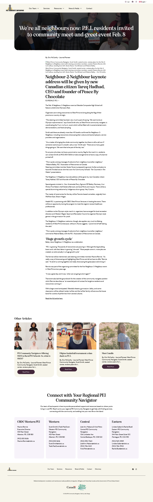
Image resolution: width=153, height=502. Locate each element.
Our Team (32, 8)
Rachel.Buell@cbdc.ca (119, 449)
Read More (26, 372)
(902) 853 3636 (23, 438)
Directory (98, 469)
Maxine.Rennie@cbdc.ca (26, 441)
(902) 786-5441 (86, 446)
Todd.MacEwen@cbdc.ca (57, 446)
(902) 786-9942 (118, 446)
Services (46, 8)
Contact (89, 8)
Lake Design (87, 493)
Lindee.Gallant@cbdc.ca (120, 443)
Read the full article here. (54, 298)
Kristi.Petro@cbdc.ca (87, 449)
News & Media (74, 8)
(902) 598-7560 (86, 441)
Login (128, 1)
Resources (58, 8)
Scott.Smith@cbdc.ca (56, 443)
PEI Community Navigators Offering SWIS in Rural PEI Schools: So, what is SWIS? (33, 356)
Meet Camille (108, 353)
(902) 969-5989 (118, 441)
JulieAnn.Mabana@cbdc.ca (89, 443)
